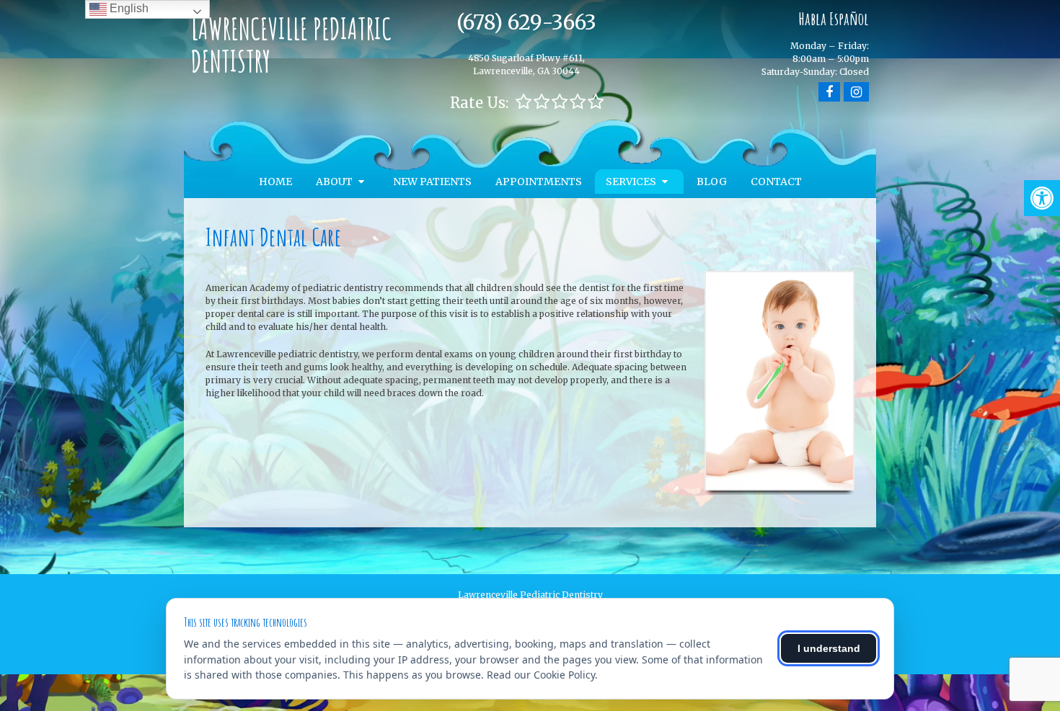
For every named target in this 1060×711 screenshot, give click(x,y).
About (334, 181)
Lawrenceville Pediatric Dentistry (291, 44)
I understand (829, 648)
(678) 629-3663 (526, 22)
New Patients (432, 181)
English (128, 8)
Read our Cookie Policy (541, 674)
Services (631, 181)
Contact (776, 181)
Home (275, 181)
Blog (712, 181)
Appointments (538, 181)
